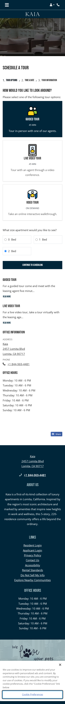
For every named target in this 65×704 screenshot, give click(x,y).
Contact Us (32, 560)
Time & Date (29, 80)
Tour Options (11, 80)
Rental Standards (32, 570)
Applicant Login (32, 550)
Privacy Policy (32, 555)
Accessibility (32, 565)
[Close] (60, 665)
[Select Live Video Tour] (32, 160)
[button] (52, 4)
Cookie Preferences (32, 694)
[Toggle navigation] (7, 4)
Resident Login (32, 545)
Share (58, 434)
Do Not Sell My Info (33, 575)
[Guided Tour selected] (32, 119)
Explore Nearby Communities (32, 580)
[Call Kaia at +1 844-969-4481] (58, 4)
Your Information (49, 80)
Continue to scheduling (32, 265)
